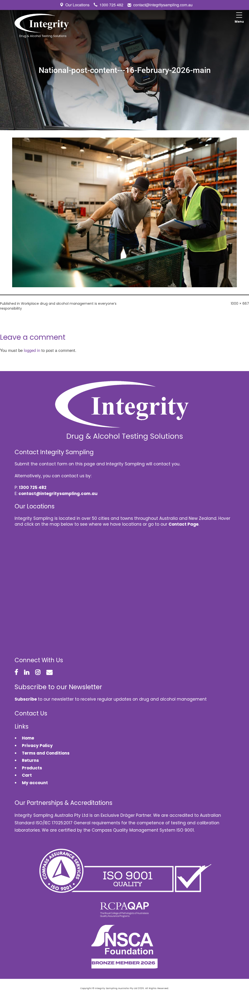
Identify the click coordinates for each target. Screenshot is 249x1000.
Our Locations (77, 5)
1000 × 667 (240, 303)
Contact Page (183, 524)
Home (28, 738)
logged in (32, 350)
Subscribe (26, 699)
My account (35, 783)
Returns (30, 760)
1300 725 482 (111, 5)
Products (32, 768)
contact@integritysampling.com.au (163, 5)
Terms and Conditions (46, 753)
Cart (27, 775)
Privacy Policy (37, 745)
